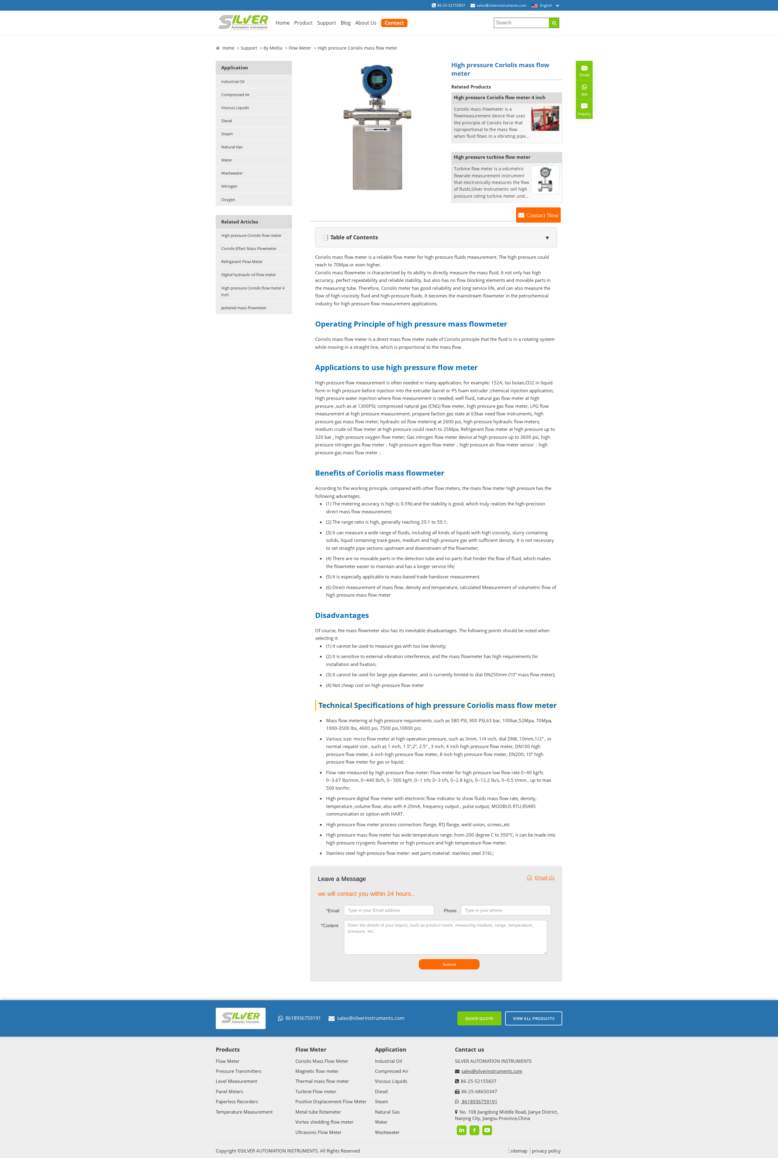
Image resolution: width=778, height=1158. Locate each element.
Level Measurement (236, 1081)
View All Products (534, 1018)
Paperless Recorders (237, 1101)
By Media (272, 48)
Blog (346, 22)
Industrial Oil (232, 81)
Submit (449, 964)
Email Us (545, 877)
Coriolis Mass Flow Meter (321, 1061)
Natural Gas (232, 147)
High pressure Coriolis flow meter (251, 235)
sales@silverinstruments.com (501, 5)
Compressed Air (235, 94)
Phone (450, 910)
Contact (394, 22)
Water (226, 160)
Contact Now (542, 215)
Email (332, 910)
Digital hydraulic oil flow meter (248, 274)
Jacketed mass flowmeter (244, 307)
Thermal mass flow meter (322, 1081)
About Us (366, 22)
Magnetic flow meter (317, 1071)
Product (303, 22)
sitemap (519, 1151)
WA (581, 95)
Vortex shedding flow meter (324, 1122)
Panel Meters (229, 1091)
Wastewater (232, 173)
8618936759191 (303, 1018)
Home (283, 22)
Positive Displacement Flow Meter (331, 1101)
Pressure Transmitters (238, 1071)
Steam (227, 134)
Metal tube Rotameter (318, 1112)
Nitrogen (229, 186)
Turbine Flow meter (315, 1091)
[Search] (554, 23)
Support (326, 22)
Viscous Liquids (235, 107)
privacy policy (546, 1151)
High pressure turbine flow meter (492, 157)
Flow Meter (300, 48)
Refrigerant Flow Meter (242, 261)
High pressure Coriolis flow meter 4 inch (252, 291)
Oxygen (228, 199)
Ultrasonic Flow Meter (318, 1132)
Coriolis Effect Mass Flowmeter (249, 248)
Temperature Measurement (244, 1112)
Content (329, 925)
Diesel (226, 120)
